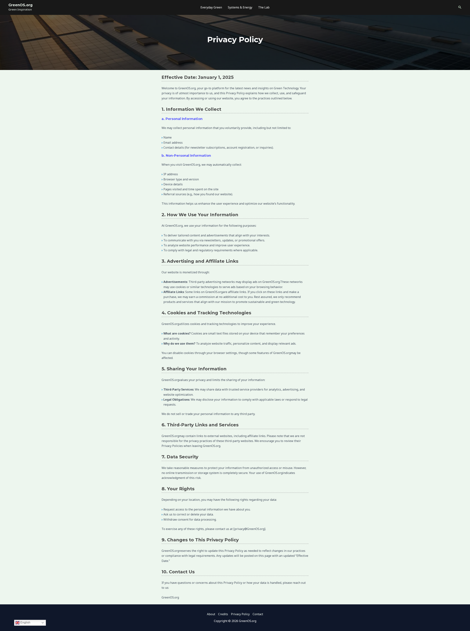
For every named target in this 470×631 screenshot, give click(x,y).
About (211, 614)
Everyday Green (211, 7)
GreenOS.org (20, 5)
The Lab (264, 7)
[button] (460, 7)
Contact (258, 614)
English (25, 622)
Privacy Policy (240, 614)
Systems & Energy (240, 7)
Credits (223, 614)
